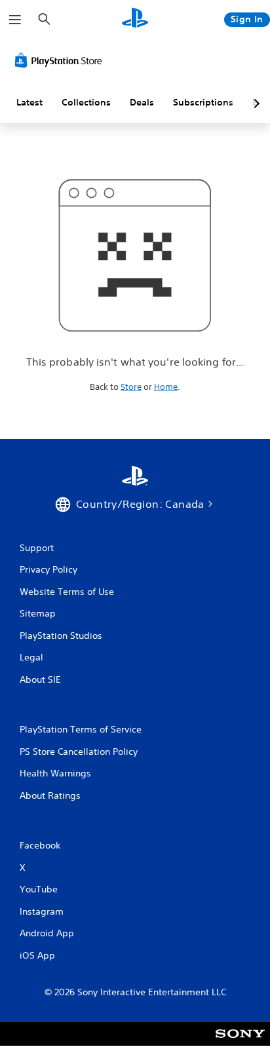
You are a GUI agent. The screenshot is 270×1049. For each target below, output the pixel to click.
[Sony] (240, 1042)
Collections (86, 102)
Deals (142, 102)
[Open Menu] (15, 19)
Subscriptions (203, 102)
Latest (29, 102)
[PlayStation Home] (135, 19)
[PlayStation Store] (60, 60)
